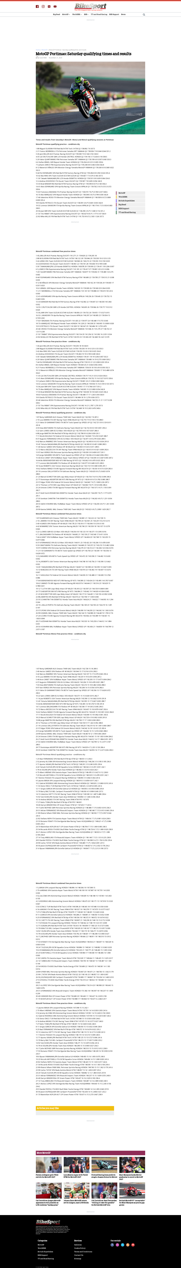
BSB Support (114, 14)
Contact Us (78, 1255)
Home (38, 50)
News (123, 14)
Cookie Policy (80, 1248)
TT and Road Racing (99, 14)
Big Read (56, 14)
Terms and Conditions (83, 1252)
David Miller (43, 58)
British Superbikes (127, 201)
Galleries (78, 1245)
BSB (85, 14)
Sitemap (77, 1259)
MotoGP (65, 14)
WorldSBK (76, 14)
